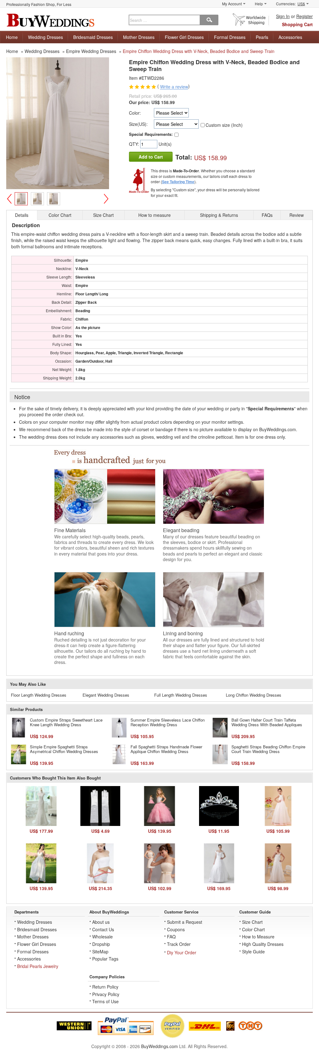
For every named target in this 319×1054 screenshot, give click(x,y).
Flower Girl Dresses (184, 37)
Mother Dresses (139, 37)
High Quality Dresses (262, 944)
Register (304, 16)
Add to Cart (151, 157)
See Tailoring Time (178, 181)
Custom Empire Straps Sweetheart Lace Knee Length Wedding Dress (66, 722)
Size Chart (252, 922)
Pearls (262, 37)
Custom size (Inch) (224, 125)
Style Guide (253, 951)
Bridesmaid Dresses (93, 37)
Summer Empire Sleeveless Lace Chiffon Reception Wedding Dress (168, 722)
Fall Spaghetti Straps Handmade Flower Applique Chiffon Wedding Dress (166, 749)
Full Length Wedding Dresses (180, 695)
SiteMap (100, 951)
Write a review (174, 87)
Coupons (176, 929)
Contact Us (103, 929)
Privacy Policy (105, 994)
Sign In (283, 16)
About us (101, 922)
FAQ (171, 936)
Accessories (290, 37)
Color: (135, 113)
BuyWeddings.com (159, 1046)
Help (259, 3)
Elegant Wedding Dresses (106, 695)
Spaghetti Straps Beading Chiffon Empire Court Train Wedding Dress (268, 749)
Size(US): (138, 124)
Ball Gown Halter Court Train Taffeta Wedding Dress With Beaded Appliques (266, 722)
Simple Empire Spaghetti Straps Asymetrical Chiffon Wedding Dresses (64, 749)
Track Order (179, 944)
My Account (232, 3)
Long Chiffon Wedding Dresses (253, 695)
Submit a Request (184, 922)
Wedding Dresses (45, 37)
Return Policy (105, 987)
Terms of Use (105, 1001)
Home (12, 37)
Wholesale (102, 936)
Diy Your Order (181, 952)
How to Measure (258, 936)
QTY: (134, 144)
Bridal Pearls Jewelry (37, 966)
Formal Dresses (229, 37)
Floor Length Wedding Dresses (38, 695)
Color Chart (253, 929)
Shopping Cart (297, 24)
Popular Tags (105, 959)
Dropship (101, 944)
